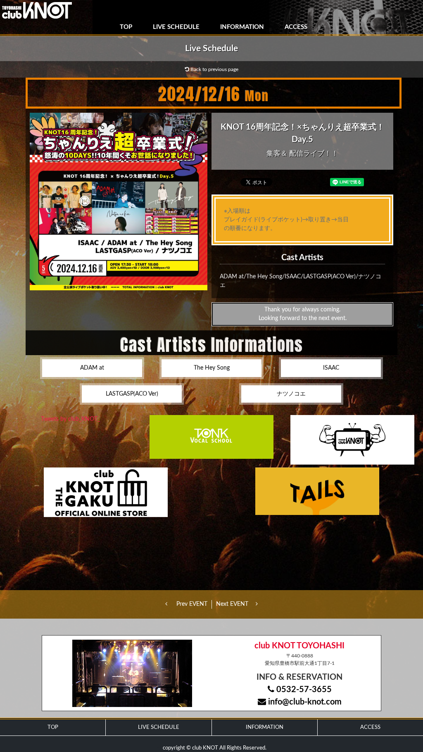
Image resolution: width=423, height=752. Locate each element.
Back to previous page (213, 69)
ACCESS (296, 27)
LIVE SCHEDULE (176, 27)
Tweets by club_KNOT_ (70, 419)
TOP (126, 27)
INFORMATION (242, 27)
